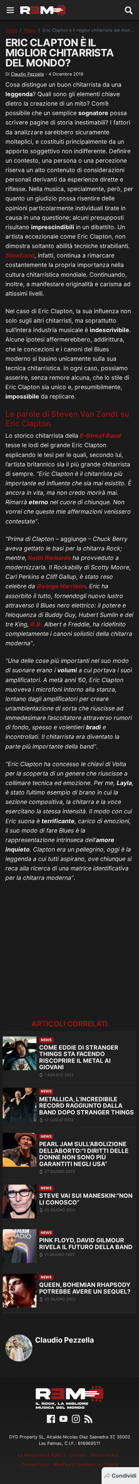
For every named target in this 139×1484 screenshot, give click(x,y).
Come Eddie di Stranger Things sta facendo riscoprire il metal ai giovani (78, 1057)
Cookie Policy (35, 1464)
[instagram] (76, 1418)
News (30, 30)
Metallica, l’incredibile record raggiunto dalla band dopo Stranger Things (86, 1105)
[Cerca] (128, 10)
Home (11, 30)
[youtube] (63, 1418)
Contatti (78, 1455)
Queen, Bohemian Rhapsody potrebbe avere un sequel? (85, 1288)
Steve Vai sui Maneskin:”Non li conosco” (86, 1199)
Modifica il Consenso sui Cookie (85, 1464)
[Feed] (88, 1418)
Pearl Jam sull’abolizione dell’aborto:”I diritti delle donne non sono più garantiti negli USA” (84, 1154)
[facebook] (51, 1418)
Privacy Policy (104, 1455)
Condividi (124, 1475)
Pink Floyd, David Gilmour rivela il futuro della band (86, 1243)
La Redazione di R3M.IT (41, 1455)
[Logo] (42, 10)
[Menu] (10, 10)
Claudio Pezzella (27, 74)
